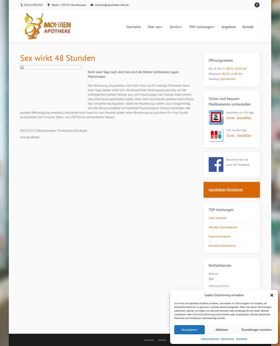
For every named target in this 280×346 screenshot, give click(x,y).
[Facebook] (257, 4)
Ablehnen (222, 329)
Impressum (241, 338)
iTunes (230, 117)
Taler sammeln (218, 218)
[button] (272, 295)
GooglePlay (244, 117)
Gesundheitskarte (220, 236)
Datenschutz (227, 338)
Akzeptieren (189, 329)
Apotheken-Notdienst (226, 189)
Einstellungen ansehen (256, 329)
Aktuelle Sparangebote (223, 227)
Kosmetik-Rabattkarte (222, 245)
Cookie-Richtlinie (210, 338)
